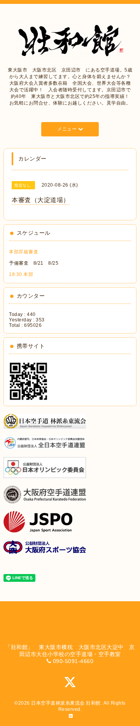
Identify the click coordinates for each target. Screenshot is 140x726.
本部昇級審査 (23, 252)
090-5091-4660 (73, 661)
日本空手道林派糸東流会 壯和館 (66, 703)
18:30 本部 (21, 274)
